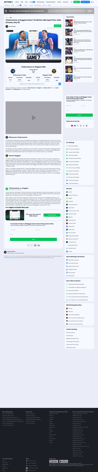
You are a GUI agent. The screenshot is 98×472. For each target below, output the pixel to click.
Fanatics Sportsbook (72, 195)
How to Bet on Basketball (73, 314)
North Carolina (52, 438)
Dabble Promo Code (77, 444)
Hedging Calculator (72, 269)
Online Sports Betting (73, 145)
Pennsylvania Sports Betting (74, 158)
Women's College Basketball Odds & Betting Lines (13, 421)
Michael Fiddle (12, 26)
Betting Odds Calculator (73, 260)
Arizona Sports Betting (73, 174)
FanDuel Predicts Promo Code (79, 421)
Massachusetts (52, 434)
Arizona (50, 421)
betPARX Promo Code (77, 436)
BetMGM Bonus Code (77, 415)
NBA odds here (41, 83)
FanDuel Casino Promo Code (72, 344)
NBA (11, 17)
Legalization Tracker (53, 413)
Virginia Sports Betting (73, 164)
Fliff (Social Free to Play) (73, 210)
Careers (4, 466)
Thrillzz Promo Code (77, 454)
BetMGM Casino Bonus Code (72, 338)
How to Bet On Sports (73, 281)
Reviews (69, 188)
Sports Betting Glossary (73, 290)
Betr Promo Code (76, 448)
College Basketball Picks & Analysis (33, 419)
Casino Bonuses (69, 335)
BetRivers (70, 217)
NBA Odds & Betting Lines (8, 415)
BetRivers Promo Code (77, 440)
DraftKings (70, 201)
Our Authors (5, 462)
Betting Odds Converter (73, 266)
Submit (33, 239)
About (3, 460)
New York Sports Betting (73, 149)
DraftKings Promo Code (78, 430)
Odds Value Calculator (73, 263)
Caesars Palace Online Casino (72, 341)
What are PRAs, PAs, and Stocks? (75, 321)
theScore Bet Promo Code (78, 434)
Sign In (92, 1)
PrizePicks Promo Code (78, 455)
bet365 (70, 192)
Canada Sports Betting (73, 180)
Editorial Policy (5, 464)
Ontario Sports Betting (73, 183)
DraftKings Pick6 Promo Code (79, 442)
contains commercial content (12, 256)
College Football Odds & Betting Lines (10, 417)
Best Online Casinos (70, 332)
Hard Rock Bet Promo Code (79, 438)
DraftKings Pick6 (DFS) (73, 235)
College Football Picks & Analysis (33, 417)
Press (3, 470)
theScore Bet (71, 207)
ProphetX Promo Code (77, 429)
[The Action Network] (8, 2)
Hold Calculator (71, 272)
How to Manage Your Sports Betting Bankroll (78, 299)
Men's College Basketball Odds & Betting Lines (12, 419)
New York (51, 415)
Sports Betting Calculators (75, 256)
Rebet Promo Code (77, 450)
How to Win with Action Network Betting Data (78, 296)
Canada (51, 442)
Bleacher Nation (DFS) (73, 239)
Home (7, 17)
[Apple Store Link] (53, 461)
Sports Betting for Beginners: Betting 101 (77, 287)
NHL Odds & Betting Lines (8, 425)
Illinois (50, 429)
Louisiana (51, 417)
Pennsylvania (52, 427)
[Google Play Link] (63, 461)
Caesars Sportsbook (72, 204)
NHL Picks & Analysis (30, 423)
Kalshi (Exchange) (72, 213)
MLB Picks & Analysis (30, 421)
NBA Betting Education (74, 305)
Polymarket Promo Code (78, 419)
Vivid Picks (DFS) (72, 242)
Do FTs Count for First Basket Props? (76, 317)
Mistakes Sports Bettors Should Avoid (76, 293)
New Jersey (51, 425)
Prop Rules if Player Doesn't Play (75, 324)
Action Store (5, 468)
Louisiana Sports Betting (73, 152)
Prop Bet (70, 308)
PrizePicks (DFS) (72, 223)
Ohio (50, 432)
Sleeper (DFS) (71, 229)
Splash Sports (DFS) (72, 245)
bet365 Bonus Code (77, 417)
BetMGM (70, 198)
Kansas (50, 436)
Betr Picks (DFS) (72, 232)
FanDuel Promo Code (77, 432)
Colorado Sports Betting (73, 161)
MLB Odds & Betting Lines (8, 423)
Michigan (51, 430)
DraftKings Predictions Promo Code (80, 427)
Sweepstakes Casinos (71, 347)
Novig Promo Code (77, 425)
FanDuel (26, 83)
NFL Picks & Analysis (30, 413)
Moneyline (70, 311)
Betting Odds (71, 275)
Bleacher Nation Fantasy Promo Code (81, 446)
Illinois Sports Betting (73, 155)
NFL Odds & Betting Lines (8, 413)
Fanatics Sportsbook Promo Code (80, 413)
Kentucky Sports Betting (73, 177)
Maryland (51, 419)
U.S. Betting (70, 142)
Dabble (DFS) (71, 226)
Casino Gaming (71, 329)
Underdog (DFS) (72, 220)
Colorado (51, 423)
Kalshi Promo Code (77, 423)
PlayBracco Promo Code (78, 452)
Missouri (51, 440)
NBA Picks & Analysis (30, 415)
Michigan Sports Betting (73, 170)
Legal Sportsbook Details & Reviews (76, 284)
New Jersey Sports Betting (74, 167)
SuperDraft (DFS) (72, 248)
